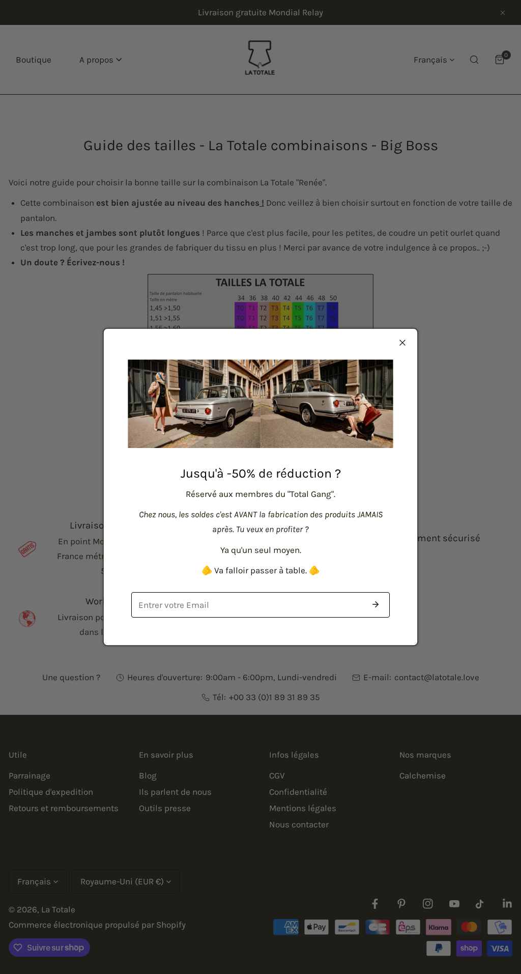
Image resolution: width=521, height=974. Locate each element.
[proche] (402, 342)
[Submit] (375, 604)
